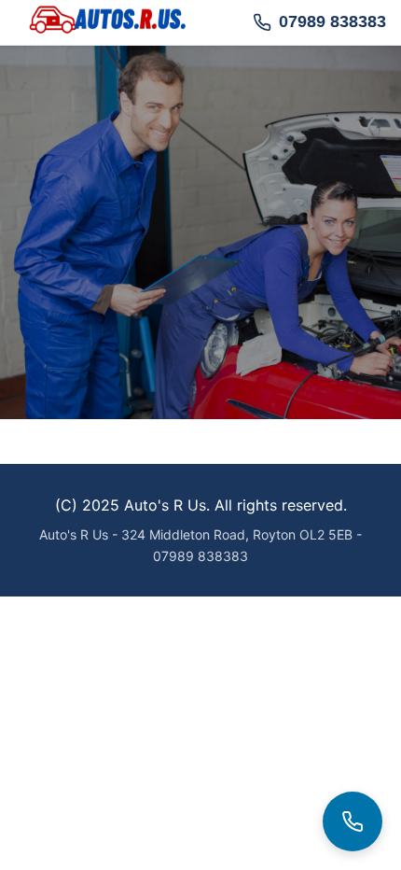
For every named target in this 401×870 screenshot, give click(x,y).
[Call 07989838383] (352, 821)
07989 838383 (332, 21)
